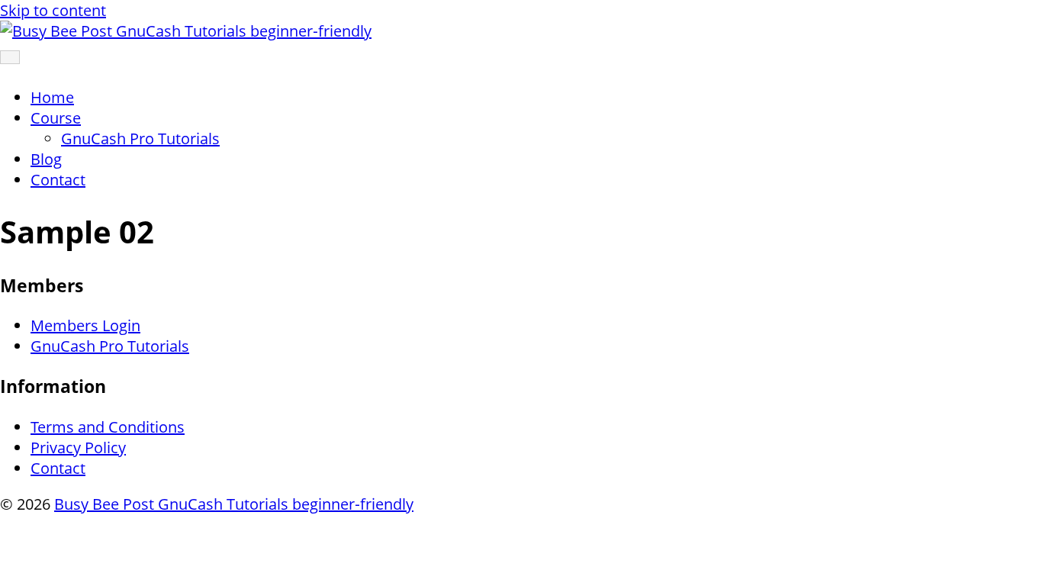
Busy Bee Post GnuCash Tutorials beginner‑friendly (233, 504)
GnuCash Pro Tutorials (140, 138)
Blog (46, 159)
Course (56, 118)
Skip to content (53, 10)
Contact (58, 179)
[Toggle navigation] (10, 57)
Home (52, 97)
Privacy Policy (78, 447)
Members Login (85, 325)
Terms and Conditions (108, 427)
